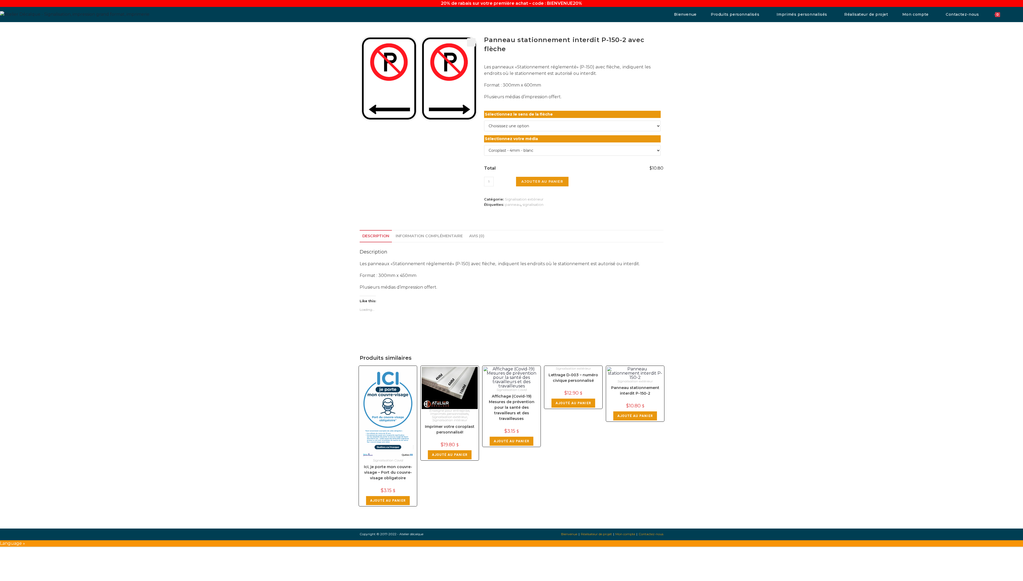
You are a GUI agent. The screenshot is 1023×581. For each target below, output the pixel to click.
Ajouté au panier (388, 500)
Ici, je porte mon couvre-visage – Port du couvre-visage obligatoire (388, 472)
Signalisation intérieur (449, 420)
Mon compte (625, 534)
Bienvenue (569, 534)
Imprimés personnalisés (449, 414)
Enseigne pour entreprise (449, 410)
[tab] (376, 236)
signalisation (532, 204)
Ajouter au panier (542, 181)
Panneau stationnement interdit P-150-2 (635, 390)
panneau (513, 204)
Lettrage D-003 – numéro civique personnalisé (573, 378)
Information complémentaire (429, 236)
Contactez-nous (651, 534)
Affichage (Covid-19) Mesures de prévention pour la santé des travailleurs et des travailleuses (511, 407)
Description (375, 236)
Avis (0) (476, 236)
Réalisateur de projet (596, 534)
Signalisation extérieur (524, 199)
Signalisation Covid (388, 460)
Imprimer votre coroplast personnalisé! (449, 429)
